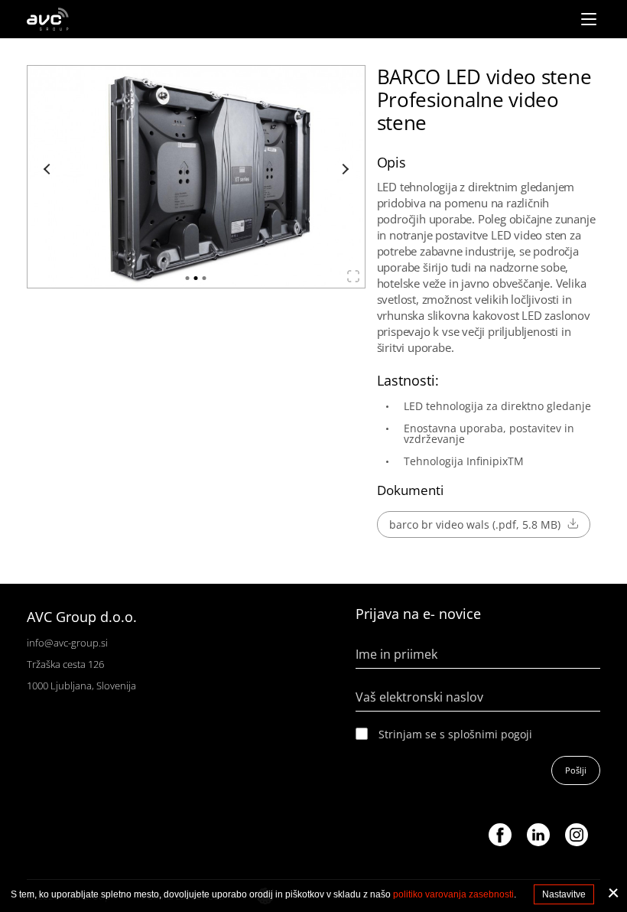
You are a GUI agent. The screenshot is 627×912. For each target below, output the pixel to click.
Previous (49, 169)
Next (343, 169)
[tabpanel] (196, 177)
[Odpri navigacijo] (588, 19)
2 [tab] (196, 278)
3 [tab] (204, 278)
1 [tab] (188, 278)
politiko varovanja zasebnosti (453, 894)
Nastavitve (564, 894)
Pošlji (575, 770)
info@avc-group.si (67, 643)
